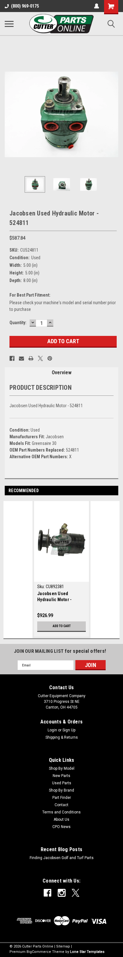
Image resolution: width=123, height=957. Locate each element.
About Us (61, 819)
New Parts (61, 776)
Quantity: (17, 322)
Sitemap (63, 946)
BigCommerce (38, 952)
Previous (9, 114)
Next (113, 114)
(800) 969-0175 (25, 6)
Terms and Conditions (61, 812)
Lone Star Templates (87, 952)
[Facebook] (12, 358)
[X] (40, 358)
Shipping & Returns (61, 737)
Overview (62, 372)
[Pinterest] (49, 358)
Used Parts (61, 783)
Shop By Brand (61, 790)
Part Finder (61, 797)
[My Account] (96, 6)
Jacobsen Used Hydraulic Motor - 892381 (54, 597)
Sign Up (68, 730)
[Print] (30, 358)
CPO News (61, 827)
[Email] (21, 358)
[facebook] (47, 893)
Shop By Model (61, 768)
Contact (61, 805)
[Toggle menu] (9, 23)
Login (52, 730)
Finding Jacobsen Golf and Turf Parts (62, 858)
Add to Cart (62, 626)
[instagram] (62, 893)
